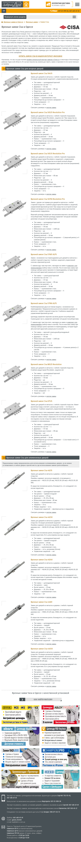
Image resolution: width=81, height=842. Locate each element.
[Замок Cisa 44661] (14, 602)
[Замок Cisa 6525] (14, 364)
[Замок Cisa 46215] (14, 471)
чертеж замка (51, 107)
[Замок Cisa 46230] (14, 517)
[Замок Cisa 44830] (14, 649)
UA (4, 11)
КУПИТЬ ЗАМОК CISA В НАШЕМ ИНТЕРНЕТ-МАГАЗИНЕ (40, 56)
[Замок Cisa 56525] (14, 112)
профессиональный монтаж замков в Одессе (43, 60)
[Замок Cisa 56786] (14, 199)
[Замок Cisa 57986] (14, 303)
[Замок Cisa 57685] (14, 254)
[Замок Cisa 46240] (14, 560)
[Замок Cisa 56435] (14, 73)
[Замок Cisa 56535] (14, 154)
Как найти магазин (43, 699)
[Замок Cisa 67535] (14, 401)
